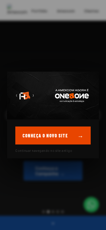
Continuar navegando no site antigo (43, 150)
